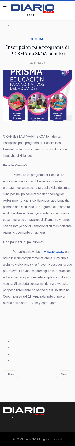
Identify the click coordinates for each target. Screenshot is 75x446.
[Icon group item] (12, 419)
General (37, 39)
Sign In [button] (31, 14)
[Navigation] (5, 8)
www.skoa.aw (54, 251)
